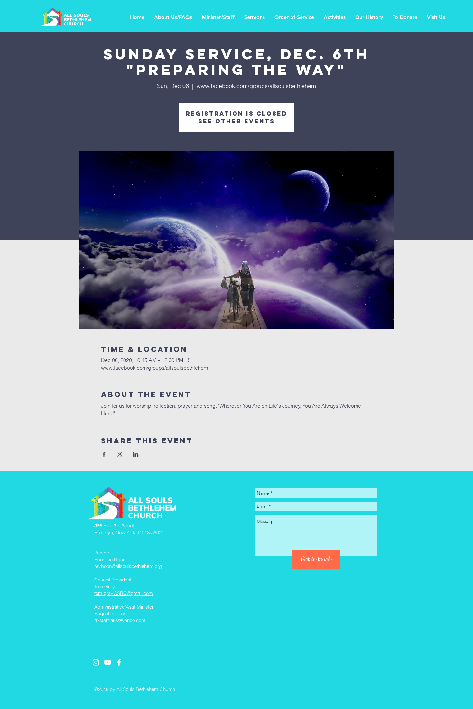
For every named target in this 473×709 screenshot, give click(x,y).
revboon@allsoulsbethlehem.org (128, 566)
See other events (236, 121)
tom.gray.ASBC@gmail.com (123, 593)
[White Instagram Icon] (96, 662)
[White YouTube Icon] (107, 662)
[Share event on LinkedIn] (136, 454)
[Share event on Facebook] (104, 454)
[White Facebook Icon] (119, 662)
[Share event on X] (120, 454)
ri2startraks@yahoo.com (119, 620)
